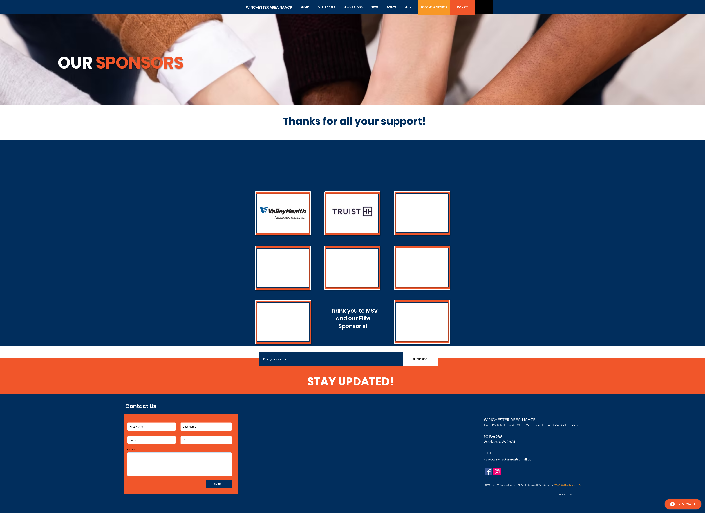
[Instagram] (497, 471)
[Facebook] (488, 471)
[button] (305, 7)
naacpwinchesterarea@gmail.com (509, 459)
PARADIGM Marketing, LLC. (567, 485)
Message (132, 449)
